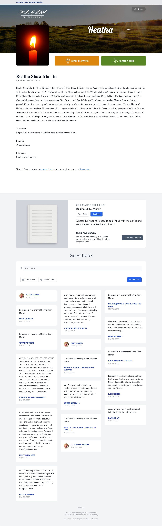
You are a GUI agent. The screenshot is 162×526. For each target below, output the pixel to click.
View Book (82, 214)
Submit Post (134, 279)
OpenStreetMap (83, 519)
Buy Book (96, 214)
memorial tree (46, 169)
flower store (84, 169)
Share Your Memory (132, 237)
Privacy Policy (74, 515)
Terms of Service (88, 515)
